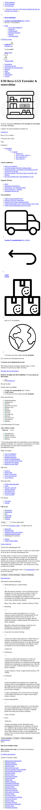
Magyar (13, 781)
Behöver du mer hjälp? (11, 464)
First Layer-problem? (11, 166)
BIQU (6, 184)
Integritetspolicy (5, 578)
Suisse (12, 800)
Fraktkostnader (12, 31)
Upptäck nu (4, 132)
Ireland (13, 778)
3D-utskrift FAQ (10, 491)
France (13, 775)
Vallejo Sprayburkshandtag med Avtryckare (18, 205)
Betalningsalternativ (14, 33)
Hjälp (6, 26)
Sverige (13, 795)
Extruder (14, 152)
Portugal (14, 788)
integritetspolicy (30, 569)
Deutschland (18, 771)
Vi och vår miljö (9, 494)
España (13, 773)
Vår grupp (8, 501)
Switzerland (17, 804)
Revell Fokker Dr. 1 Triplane (13, 189)
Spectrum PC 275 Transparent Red (15, 187)
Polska (12, 787)
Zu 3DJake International (8, 754)
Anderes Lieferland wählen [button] (9, 757)
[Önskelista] (6, 56)
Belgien (13, 762)
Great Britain (18, 797)
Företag (7, 539)
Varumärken (8, 148)
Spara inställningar (7, 738)
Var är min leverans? (11, 476)
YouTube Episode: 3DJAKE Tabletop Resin (18, 168)
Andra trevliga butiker (11, 541)
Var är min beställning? (15, 27)
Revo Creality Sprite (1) (23, 155)
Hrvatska (14, 776)
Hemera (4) (19, 153)
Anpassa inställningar (27, 575)
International (18, 761)
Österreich (16, 785)
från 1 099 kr (17, 21)
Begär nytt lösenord (10, 474)
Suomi (12, 794)
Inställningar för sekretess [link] (12, 536)
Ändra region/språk (18, 522)
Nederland (16, 783)
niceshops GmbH (14, 525)
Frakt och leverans (10, 455)
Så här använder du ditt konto (13, 461)
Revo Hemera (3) (21, 157)
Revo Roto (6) (20, 159)
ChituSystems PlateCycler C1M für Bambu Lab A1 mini (22, 204)
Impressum (8, 529)
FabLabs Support (10, 493)
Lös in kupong (9, 477)
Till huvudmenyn (10, 2)
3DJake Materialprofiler (12, 484)
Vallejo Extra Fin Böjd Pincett (14, 198)
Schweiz (14, 799)
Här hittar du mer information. (10, 371)
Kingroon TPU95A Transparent (14, 200)
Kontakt (10, 34)
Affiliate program (10, 489)
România (14, 807)
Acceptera (4, 575)
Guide (6, 486)
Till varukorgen (9, 6)
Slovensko (16, 792)
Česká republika (21, 769)
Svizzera (14, 802)
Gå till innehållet (9, 4)
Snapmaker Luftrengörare (12, 186)
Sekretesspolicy (9, 530)
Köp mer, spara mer (10, 487)
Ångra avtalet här (6, 544)
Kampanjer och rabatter (12, 462)
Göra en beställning (10, 454)
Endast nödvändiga (14, 575)
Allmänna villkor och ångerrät (14, 532)
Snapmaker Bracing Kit (12, 191)
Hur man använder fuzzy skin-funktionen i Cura (19, 176)
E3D (9, 150)
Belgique (14, 764)
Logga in (7, 471)
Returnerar (11, 29)
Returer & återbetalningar (12, 459)
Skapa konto (8, 52)
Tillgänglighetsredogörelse (12, 534)
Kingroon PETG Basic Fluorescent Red (17, 202)
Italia (10, 780)
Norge (12, 806)
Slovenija (15, 790)
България (15, 768)
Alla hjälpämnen (13, 36)
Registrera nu (9, 46)
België (12, 766)
